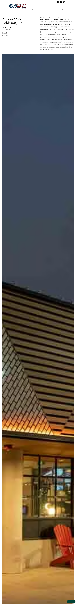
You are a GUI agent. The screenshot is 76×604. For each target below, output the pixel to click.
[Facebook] (58, 2)
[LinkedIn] (64, 2)
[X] (61, 2)
